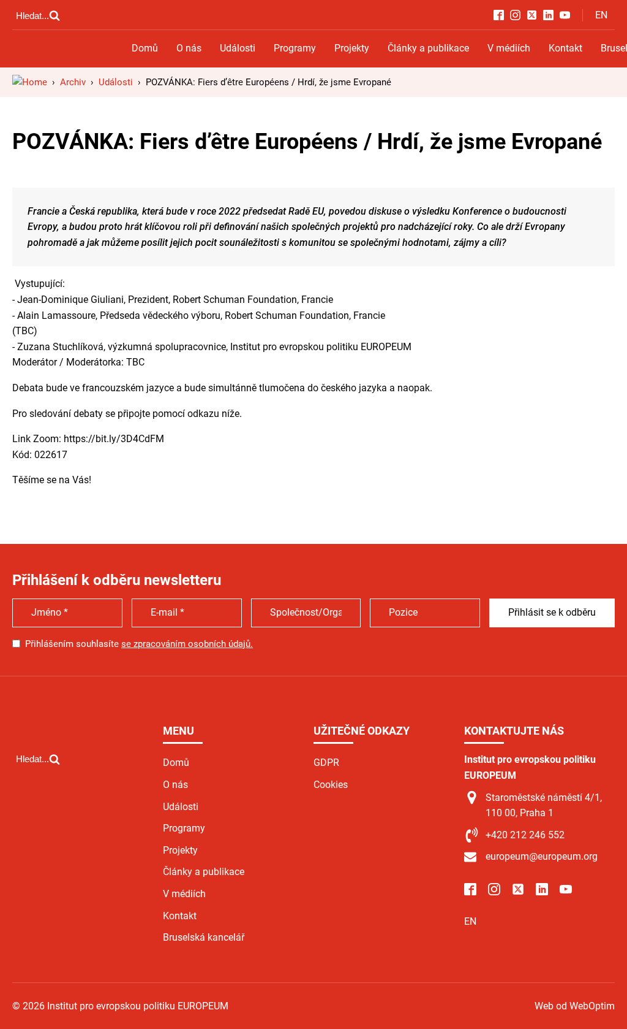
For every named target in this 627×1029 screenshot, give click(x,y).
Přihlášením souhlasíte (139, 643)
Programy (295, 48)
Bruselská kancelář (203, 937)
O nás (188, 48)
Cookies (331, 784)
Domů (145, 48)
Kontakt (565, 48)
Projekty (351, 48)
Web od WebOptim (575, 1006)
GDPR (326, 762)
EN (601, 15)
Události (237, 48)
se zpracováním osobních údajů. (187, 643)
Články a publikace (428, 48)
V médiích (508, 48)
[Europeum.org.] (29, 82)
